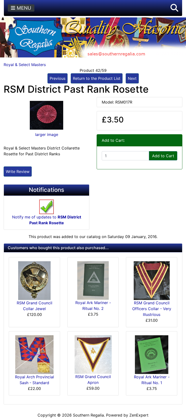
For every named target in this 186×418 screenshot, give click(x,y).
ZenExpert (138, 415)
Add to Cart (163, 155)
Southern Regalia (88, 415)
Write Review (18, 171)
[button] (174, 8)
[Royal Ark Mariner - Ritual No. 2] (93, 280)
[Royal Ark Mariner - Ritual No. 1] (151, 354)
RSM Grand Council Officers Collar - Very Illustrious (151, 308)
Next (132, 78)
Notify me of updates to (46, 220)
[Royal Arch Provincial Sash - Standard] (34, 354)
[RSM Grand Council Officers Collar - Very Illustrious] (152, 280)
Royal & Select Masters (25, 64)
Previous (57, 78)
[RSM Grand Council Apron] (93, 354)
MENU (23, 8)
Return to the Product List (96, 78)
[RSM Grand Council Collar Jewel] (34, 280)
